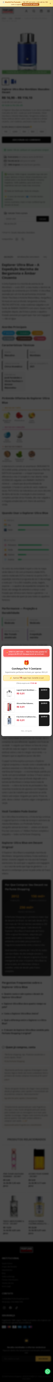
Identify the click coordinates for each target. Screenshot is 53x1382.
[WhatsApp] (47, 1371)
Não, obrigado (26, 731)
